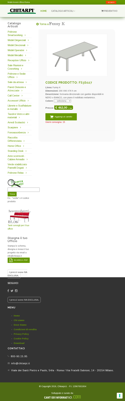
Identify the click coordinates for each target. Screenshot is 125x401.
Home (43, 11)
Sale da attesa (16, 82)
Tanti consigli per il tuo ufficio (18, 227)
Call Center (14, 95)
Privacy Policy (21, 334)
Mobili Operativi (16, 50)
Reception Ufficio (17, 60)
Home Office (14, 146)
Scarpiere (13, 127)
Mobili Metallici (15, 55)
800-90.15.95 (19, 356)
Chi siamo (19, 320)
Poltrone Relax (16, 173)
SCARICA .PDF (20, 260)
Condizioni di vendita (25, 329)
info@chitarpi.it (20, 363)
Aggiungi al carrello (63, 117)
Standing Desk (15, 151)
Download (19, 343)
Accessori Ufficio (17, 100)
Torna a (52, 24)
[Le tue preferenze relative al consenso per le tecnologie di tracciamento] (120, 396)
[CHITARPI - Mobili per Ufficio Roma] (21, 11)
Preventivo (110, 11)
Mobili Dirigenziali (17, 40)
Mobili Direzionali (16, 45)
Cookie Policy (21, 338)
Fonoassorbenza (17, 132)
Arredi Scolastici (16, 122)
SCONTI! (111, 2)
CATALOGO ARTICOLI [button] (62, 11)
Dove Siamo (20, 325)
